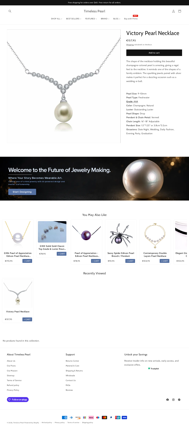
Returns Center (72, 361)
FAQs (68, 385)
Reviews (69, 390)
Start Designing (22, 191)
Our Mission (12, 370)
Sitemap (10, 375)
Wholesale (70, 375)
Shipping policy (87, 423)
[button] (10, 11)
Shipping (130, 45)
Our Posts (11, 366)
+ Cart (27, 261)
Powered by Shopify (31, 423)
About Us (11, 361)
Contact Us (71, 380)
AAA (132, 101)
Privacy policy (60, 423)
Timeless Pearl (18, 423)
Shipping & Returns (74, 370)
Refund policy (13, 385)
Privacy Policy (13, 390)
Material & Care (72, 366)
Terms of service (73, 423)
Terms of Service (14, 380)
